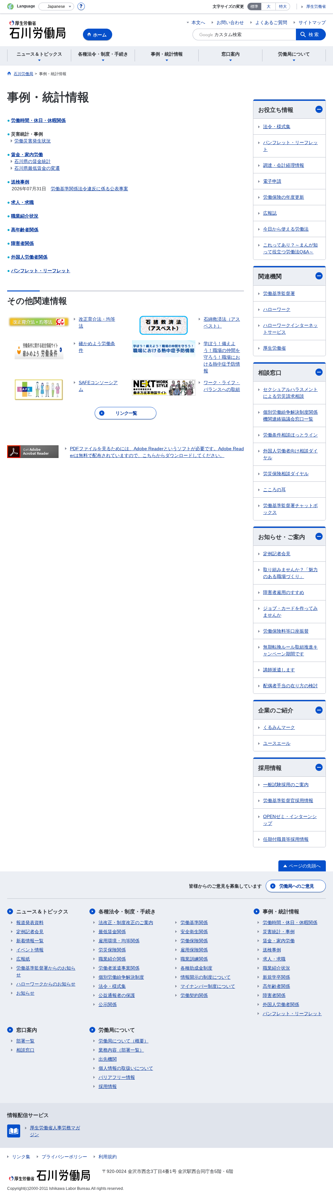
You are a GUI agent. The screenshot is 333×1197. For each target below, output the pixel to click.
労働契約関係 (194, 995)
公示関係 (108, 1004)
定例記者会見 (276, 553)
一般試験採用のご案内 (286, 784)
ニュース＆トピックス (42, 911)
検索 (314, 34)
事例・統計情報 (281, 911)
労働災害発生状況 (32, 140)
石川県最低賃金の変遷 (37, 168)
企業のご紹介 (275, 710)
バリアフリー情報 (117, 1077)
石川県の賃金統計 (32, 161)
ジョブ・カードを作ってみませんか (290, 612)
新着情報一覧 (30, 940)
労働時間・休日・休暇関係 (38, 120)
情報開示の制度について (205, 977)
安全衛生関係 (194, 931)
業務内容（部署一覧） (121, 1050)
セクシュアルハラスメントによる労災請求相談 (290, 393)
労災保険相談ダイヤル (286, 473)
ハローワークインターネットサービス (290, 329)
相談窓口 (270, 373)
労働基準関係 (194, 922)
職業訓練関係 (194, 959)
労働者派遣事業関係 (119, 968)
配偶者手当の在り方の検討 (290, 685)
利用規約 (108, 1156)
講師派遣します (279, 669)
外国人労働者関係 (29, 257)
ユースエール (276, 743)
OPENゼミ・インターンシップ (290, 820)
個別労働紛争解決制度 (121, 977)
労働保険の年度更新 (283, 197)
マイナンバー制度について (207, 986)
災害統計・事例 (279, 931)
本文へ (198, 22)
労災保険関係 (112, 949)
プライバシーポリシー (64, 1156)
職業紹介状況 (24, 216)
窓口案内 (26, 1030)
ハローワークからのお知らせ (45, 984)
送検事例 (20, 181)
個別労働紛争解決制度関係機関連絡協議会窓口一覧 (290, 416)
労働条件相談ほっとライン (290, 434)
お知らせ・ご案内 (281, 537)
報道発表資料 (30, 922)
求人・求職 (22, 202)
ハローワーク (276, 309)
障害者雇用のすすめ (283, 592)
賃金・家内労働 (27, 154)
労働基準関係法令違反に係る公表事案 (89, 188)
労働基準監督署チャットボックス (290, 509)
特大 (283, 6)
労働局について (117, 1030)
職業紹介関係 (112, 959)
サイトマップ (312, 22)
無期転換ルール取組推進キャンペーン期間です (290, 650)
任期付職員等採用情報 (286, 839)
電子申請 (272, 181)
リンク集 (21, 1156)
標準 (254, 6)
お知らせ (25, 993)
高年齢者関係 (24, 229)
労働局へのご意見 (296, 886)
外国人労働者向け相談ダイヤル (290, 454)
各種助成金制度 (196, 968)
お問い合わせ (230, 22)
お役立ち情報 (275, 110)
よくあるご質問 (271, 22)
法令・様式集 (276, 126)
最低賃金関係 (112, 931)
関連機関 (270, 276)
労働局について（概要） (124, 1040)
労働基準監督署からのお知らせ (45, 971)
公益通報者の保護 (117, 995)
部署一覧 (25, 1040)
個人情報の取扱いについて (126, 1068)
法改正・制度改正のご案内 (126, 922)
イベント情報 (30, 949)
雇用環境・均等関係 (119, 940)
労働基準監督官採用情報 (288, 800)
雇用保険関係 (194, 949)
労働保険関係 (194, 940)
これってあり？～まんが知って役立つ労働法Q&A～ (290, 248)
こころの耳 (274, 489)
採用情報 (270, 768)
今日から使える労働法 (286, 229)
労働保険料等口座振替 (286, 631)
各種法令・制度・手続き (127, 911)
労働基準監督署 (279, 293)
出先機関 (108, 1059)
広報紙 (23, 959)
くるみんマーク (279, 727)
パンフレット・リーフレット (40, 270)
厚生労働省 (316, 6)
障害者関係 (22, 243)
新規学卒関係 (276, 977)
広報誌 (270, 213)
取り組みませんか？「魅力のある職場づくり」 (290, 573)
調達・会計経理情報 (283, 165)
